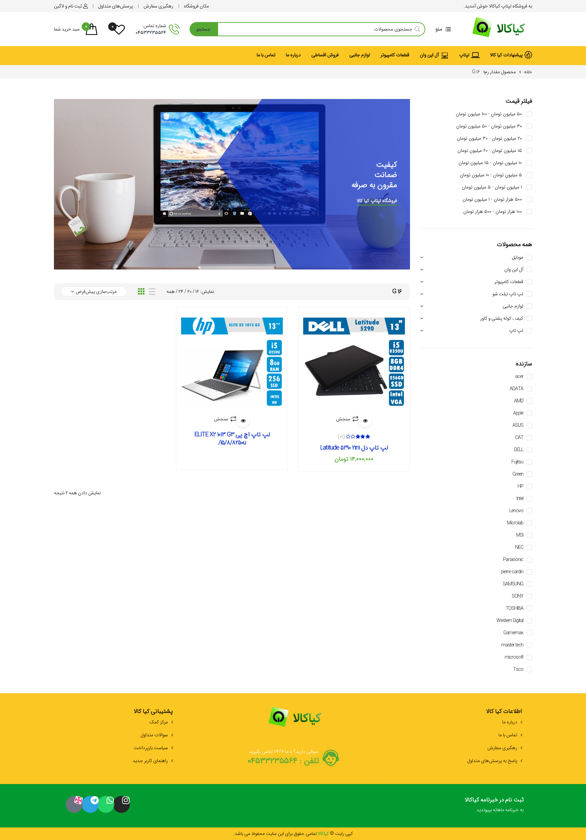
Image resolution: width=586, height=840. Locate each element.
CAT (519, 437)
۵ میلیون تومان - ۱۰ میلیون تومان (491, 175)
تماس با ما (508, 735)
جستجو (203, 29)
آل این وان (513, 269)
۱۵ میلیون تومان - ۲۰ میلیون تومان (490, 150)
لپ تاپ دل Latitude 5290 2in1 (354, 448)
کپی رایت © (341, 833)
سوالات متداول (154, 735)
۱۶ (197, 291)
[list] (152, 291)
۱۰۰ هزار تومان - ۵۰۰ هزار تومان (493, 211)
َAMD (518, 401)
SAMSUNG (513, 584)
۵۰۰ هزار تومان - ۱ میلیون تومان (493, 199)
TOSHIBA (514, 608)
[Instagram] (121, 804)
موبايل (517, 257)
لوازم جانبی (513, 306)
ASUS (517, 425)
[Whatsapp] (105, 804)
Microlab (515, 523)
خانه (528, 71)
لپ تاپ (516, 330)
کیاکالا (323, 833)
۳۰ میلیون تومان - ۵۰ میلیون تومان (489, 126)
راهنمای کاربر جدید (150, 760)
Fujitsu (517, 462)
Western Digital (509, 620)
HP (520, 486)
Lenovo (516, 511)
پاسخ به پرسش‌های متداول (492, 760)
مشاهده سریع (365, 420)
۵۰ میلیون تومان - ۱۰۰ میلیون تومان (489, 114)
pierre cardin (512, 572)
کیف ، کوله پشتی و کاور (501, 318)
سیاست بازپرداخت (151, 747)
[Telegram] (90, 804)
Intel (519, 498)
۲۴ (180, 291)
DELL (518, 450)
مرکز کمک (158, 722)
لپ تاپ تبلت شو (507, 294)
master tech (512, 645)
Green (517, 474)
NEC (519, 547)
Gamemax (513, 633)
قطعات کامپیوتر (508, 281)
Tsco (518, 669)
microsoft (514, 657)
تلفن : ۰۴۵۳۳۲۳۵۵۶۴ (283, 761)
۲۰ (189, 291)
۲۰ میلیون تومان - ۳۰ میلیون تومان (490, 138)
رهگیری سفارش (502, 747)
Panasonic (513, 559)
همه (171, 291)
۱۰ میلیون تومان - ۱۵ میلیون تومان (490, 162)
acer (519, 376)
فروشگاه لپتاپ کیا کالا (377, 200)
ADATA (516, 389)
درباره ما (509, 722)
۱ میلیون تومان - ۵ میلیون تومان (492, 187)
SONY (517, 596)
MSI (519, 535)
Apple (518, 413)
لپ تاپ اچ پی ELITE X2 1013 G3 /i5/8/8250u (232, 438)
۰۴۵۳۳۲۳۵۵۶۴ (151, 32)
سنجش (343, 419)
